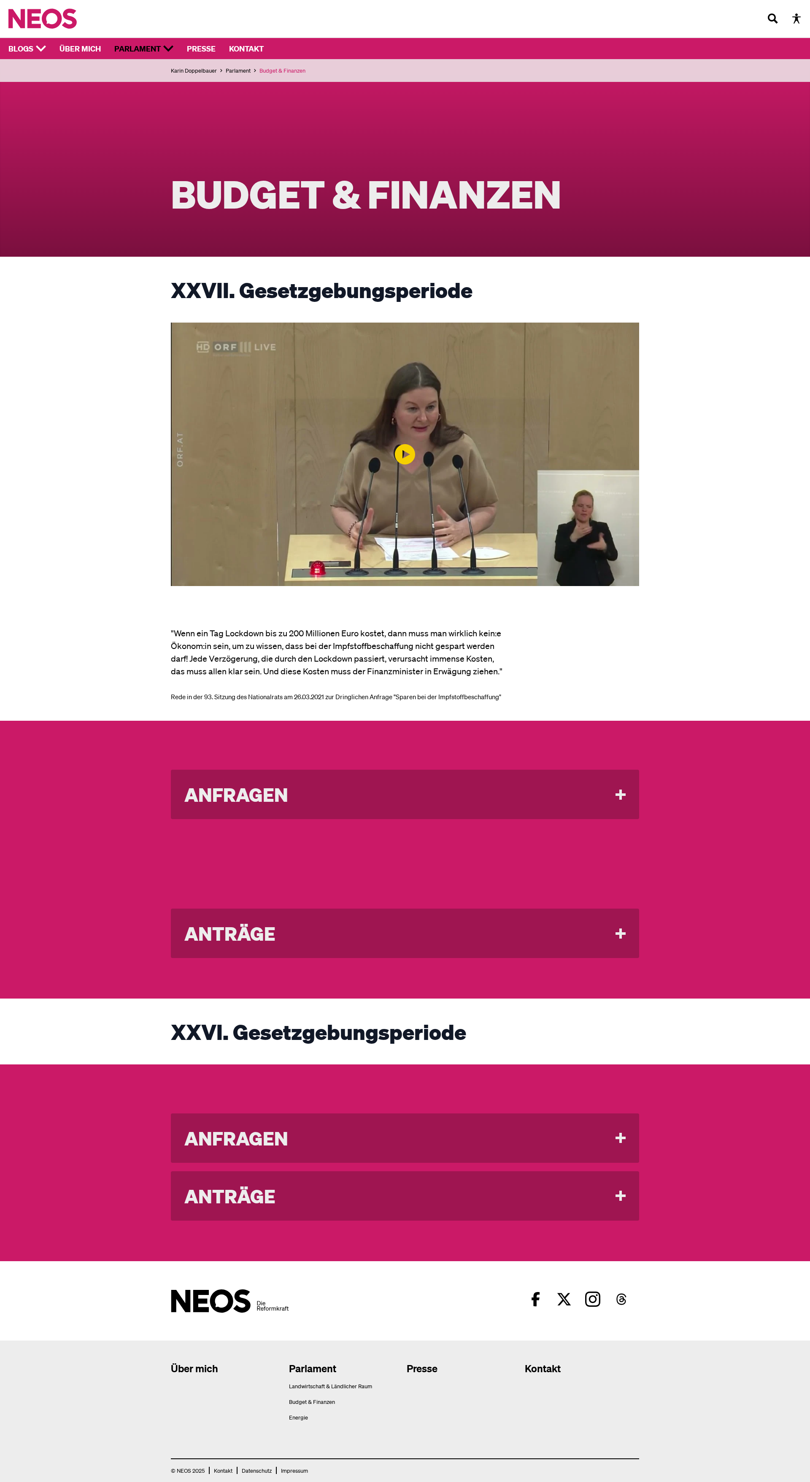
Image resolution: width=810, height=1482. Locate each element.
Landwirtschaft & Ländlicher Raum (330, 1386)
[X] (564, 1299)
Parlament (137, 48)
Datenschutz (257, 1470)
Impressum (294, 1470)
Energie (298, 1417)
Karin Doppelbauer (194, 70)
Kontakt (246, 48)
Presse (201, 48)
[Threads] (621, 1299)
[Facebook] (535, 1299)
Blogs (20, 48)
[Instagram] (592, 1299)
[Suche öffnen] (773, 19)
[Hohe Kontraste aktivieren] (796, 19)
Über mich (80, 48)
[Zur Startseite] (60, 18)
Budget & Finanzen (312, 1401)
